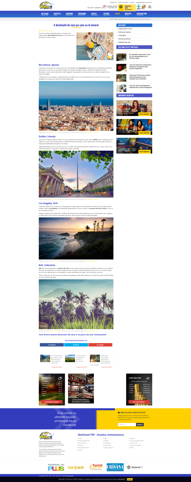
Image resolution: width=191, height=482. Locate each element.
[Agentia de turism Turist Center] (95, 467)
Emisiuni (80, 445)
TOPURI (106, 14)
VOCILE (94, 14)
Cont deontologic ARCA (137, 441)
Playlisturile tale (124, 42)
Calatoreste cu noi (123, 19)
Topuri (80, 450)
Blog (116, 19)
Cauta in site (133, 443)
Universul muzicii (124, 32)
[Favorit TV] (75, 467)
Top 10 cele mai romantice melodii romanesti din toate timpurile (140, 67)
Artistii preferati (124, 39)
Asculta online (82, 443)
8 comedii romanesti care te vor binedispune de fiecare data (139, 56)
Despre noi (113, 2)
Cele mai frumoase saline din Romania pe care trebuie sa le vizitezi (139, 77)
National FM (70, 476)
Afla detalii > (121, 479)
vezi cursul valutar (139, 402)
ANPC (131, 447)
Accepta (130, 479)
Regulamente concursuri (144, 2)
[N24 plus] (56, 467)
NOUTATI (128, 14)
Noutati (106, 441)
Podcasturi (107, 443)
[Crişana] (115, 467)
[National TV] (134, 467)
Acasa (111, 19)
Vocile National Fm (83, 447)
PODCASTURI (142, 14)
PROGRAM (82, 14)
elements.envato (54, 132)
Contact (132, 2)
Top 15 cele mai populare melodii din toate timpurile (140, 86)
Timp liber (122, 35)
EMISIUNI (69, 14)
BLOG (117, 13)
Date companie (123, 2)
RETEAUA (44, 14)
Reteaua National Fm (84, 441)
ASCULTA (57, 14)
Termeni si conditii (135, 445)
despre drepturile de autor (92, 132)
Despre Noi (107, 445)
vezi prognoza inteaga (51, 402)
